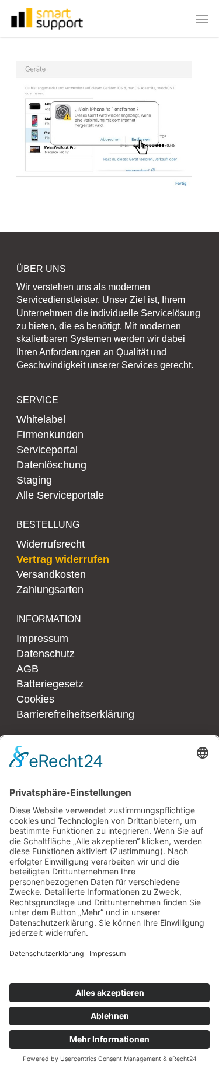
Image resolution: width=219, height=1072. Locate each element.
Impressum (42, 638)
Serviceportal (47, 450)
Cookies (35, 699)
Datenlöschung (51, 465)
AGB (27, 669)
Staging (34, 480)
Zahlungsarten (50, 589)
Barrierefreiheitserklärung (75, 714)
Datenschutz (45, 654)
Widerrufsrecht (50, 544)
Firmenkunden (50, 434)
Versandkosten (51, 574)
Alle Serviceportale (60, 495)
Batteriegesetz (50, 684)
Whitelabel (40, 419)
